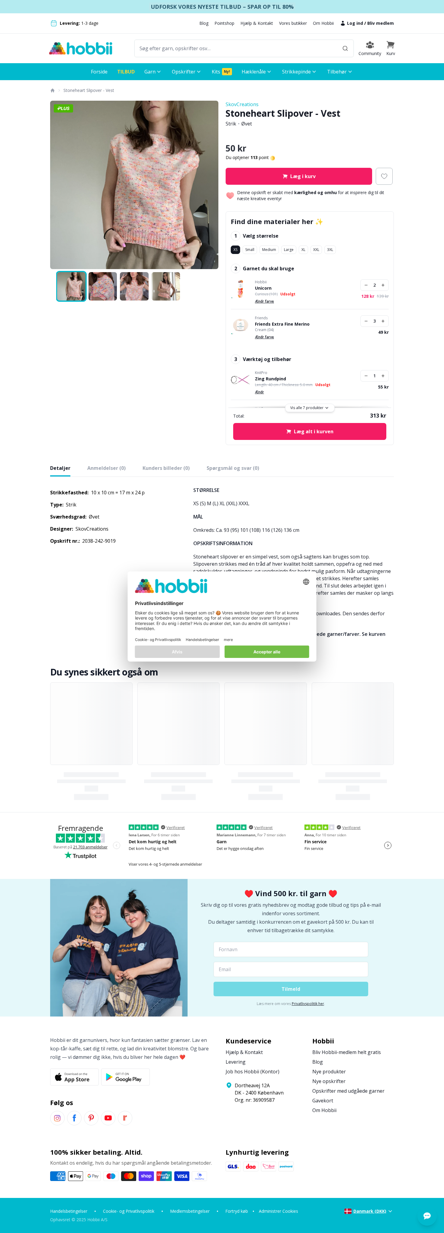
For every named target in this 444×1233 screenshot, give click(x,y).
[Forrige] (59, 185)
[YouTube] (108, 1118)
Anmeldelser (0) (106, 468)
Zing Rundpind (270, 379)
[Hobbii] (80, 48)
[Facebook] (74, 1118)
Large (289, 249)
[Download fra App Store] (74, 1077)
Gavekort (322, 1100)
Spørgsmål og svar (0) (233, 468)
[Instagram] (57, 1118)
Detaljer (60, 468)
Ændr (259, 392)
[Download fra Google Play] (125, 1077)
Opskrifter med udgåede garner (348, 1091)
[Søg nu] (345, 48)
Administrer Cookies (278, 1211)
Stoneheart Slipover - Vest (88, 90)
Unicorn (263, 288)
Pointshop (224, 23)
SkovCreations (242, 104)
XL (303, 249)
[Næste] (210, 185)
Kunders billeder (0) (166, 468)
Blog (203, 23)
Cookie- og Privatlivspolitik (128, 1211)
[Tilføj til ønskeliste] (384, 176)
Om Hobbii (323, 23)
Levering (236, 1062)
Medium (269, 249)
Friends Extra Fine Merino (282, 324)
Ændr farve (264, 301)
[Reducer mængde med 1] (366, 285)
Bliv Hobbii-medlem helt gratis (346, 1052)
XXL (316, 249)
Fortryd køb (236, 1211)
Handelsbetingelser (68, 1211)
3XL (330, 249)
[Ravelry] (125, 1118)
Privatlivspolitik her (308, 1003)
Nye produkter (329, 1071)
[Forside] (52, 90)
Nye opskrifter (329, 1081)
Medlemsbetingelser (190, 1211)
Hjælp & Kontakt (256, 23)
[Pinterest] (91, 1118)
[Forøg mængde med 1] (383, 285)
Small (249, 249)
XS (235, 249)
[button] (390, 48)
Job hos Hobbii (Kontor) (252, 1071)
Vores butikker (293, 23)
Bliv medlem (380, 23)
